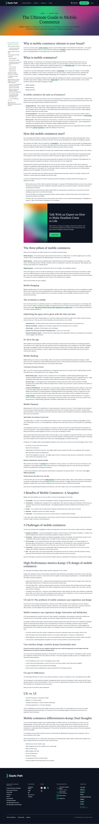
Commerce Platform (26, 3)
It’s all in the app (12, 66)
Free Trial (82, 787)
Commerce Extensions (12, 790)
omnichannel (60, 70)
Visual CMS (9, 792)
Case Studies (31, 784)
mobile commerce (43, 47)
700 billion (63, 49)
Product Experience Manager (13, 788)
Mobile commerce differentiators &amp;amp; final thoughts (14, 104)
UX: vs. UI (10, 100)
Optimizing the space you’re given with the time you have (15, 64)
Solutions (36, 3)
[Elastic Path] (12, 3)
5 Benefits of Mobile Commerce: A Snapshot (13, 73)
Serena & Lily (31, 794)
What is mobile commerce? (14, 46)
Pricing (50, 3)
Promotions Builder (11, 800)
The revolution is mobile (14, 60)
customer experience (38, 127)
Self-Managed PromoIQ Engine (14, 804)
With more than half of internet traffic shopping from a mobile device (53, 307)
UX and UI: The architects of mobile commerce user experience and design (15, 86)
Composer (9, 794)
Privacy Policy (21, 817)
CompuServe (54, 143)
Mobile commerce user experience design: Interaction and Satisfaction (15, 91)
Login (92, 3)
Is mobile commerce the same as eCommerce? (14, 49)
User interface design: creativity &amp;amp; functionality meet (14, 95)
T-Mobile (30, 796)
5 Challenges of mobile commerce (13, 77)
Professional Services (85, 796)
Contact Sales (55, 234)
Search (8, 796)
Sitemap (28, 817)
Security (82, 792)
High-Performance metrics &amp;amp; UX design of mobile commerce (13, 81)
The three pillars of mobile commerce (13, 55)
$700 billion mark (70, 65)
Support (82, 799)
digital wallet (54, 79)
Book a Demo (84, 3)
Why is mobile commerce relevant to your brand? (13, 43)
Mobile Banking (12, 68)
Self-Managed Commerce (12, 802)
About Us (82, 789)
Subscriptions (9, 798)
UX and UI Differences (14, 98)
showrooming (88, 115)
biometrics (44, 463)
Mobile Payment (12, 70)
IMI (28, 792)
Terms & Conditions (11, 817)
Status (81, 794)
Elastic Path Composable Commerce (12, 784)
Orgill (29, 790)
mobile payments (49, 479)
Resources (43, 3)
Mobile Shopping (12, 58)
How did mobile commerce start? (14, 52)
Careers (82, 801)
